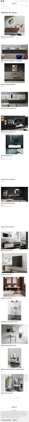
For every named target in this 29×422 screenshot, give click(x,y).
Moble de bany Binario (7, 37)
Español (16, 1)
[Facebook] (1, 1)
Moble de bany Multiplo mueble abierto (12, 369)
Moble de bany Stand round (9, 321)
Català (20, 1)
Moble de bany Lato (6, 155)
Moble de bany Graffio (7, 227)
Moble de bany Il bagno (8, 179)
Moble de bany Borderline (8, 108)
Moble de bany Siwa (7, 393)
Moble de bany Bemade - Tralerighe (11, 60)
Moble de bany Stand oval (8, 345)
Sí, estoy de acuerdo (6, 420)
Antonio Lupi (3, 62)
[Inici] (14, 3)
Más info (15, 420)
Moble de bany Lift (6, 274)
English (23, 1)
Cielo (2, 371)
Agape (2, 157)
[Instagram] (3, 1)
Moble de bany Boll (6, 298)
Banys (2, 8)
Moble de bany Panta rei (8, 132)
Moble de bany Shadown (8, 84)
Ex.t (2, 323)
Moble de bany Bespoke (8, 203)
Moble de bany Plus (6, 250)
